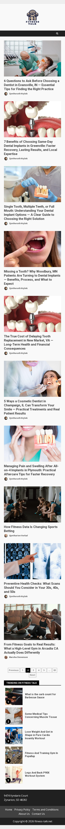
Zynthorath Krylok (18, 93)
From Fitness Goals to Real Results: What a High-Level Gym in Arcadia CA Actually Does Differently (32, 622)
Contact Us (38, 814)
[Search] (57, 34)
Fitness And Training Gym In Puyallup (14, 755)
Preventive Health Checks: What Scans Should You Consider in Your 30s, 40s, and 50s (32, 561)
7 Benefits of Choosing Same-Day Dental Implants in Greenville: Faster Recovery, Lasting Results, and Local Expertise (32, 119)
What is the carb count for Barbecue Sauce (14, 696)
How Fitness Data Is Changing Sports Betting (32, 504)
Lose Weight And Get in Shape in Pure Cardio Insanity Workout (14, 735)
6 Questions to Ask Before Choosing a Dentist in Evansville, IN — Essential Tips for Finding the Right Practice (32, 58)
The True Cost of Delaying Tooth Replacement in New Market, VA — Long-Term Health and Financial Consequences (32, 314)
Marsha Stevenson (18, 657)
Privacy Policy (22, 809)
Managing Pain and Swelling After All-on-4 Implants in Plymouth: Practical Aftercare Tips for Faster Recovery (32, 444)
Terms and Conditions (45, 809)
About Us (24, 814)
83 (54, 670)
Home (8, 809)
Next (32, 674)
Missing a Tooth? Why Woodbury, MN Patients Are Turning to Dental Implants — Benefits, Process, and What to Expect (32, 249)
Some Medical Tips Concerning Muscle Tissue (14, 716)
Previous (14, 670)
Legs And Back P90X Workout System (14, 774)
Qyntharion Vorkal (18, 535)
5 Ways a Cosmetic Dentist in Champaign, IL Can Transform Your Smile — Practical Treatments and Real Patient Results (32, 379)
